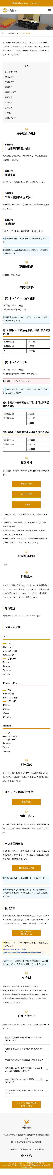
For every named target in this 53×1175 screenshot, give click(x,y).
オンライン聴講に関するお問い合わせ (26, 1104)
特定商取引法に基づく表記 (35, 1163)
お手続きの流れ (11, 72)
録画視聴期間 (10, 92)
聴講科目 (8, 87)
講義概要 (26, 505)
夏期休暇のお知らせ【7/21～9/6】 (26, 3)
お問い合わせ (10, 118)
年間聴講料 (9, 82)
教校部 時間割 (26, 494)
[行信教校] (10, 10)
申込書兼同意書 (27, 868)
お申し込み (9, 108)
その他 (8, 113)
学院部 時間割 (26, 484)
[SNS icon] (22, 1155)
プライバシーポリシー (16, 1163)
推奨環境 (8, 97)
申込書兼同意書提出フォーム (26, 932)
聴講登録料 (9, 77)
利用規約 (8, 102)
